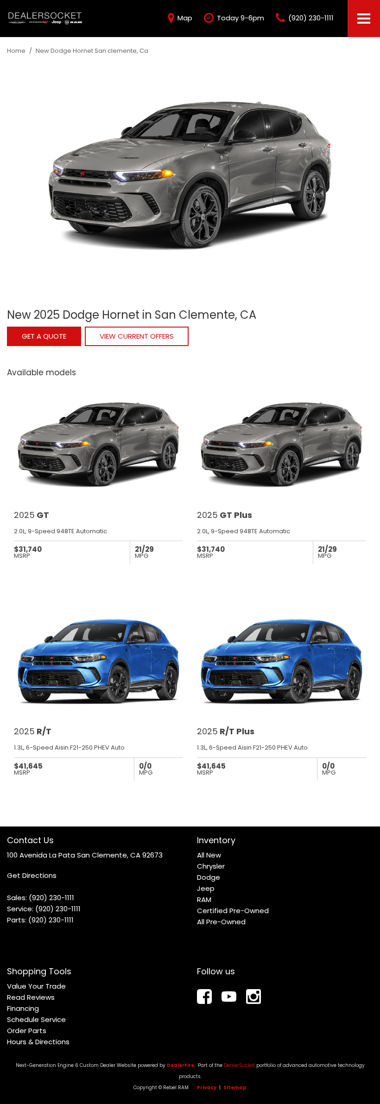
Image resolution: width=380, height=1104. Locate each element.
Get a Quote (44, 336)
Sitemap (235, 1087)
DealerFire (180, 1065)
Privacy (206, 1087)
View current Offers (137, 336)
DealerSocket (239, 1065)
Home (17, 50)
